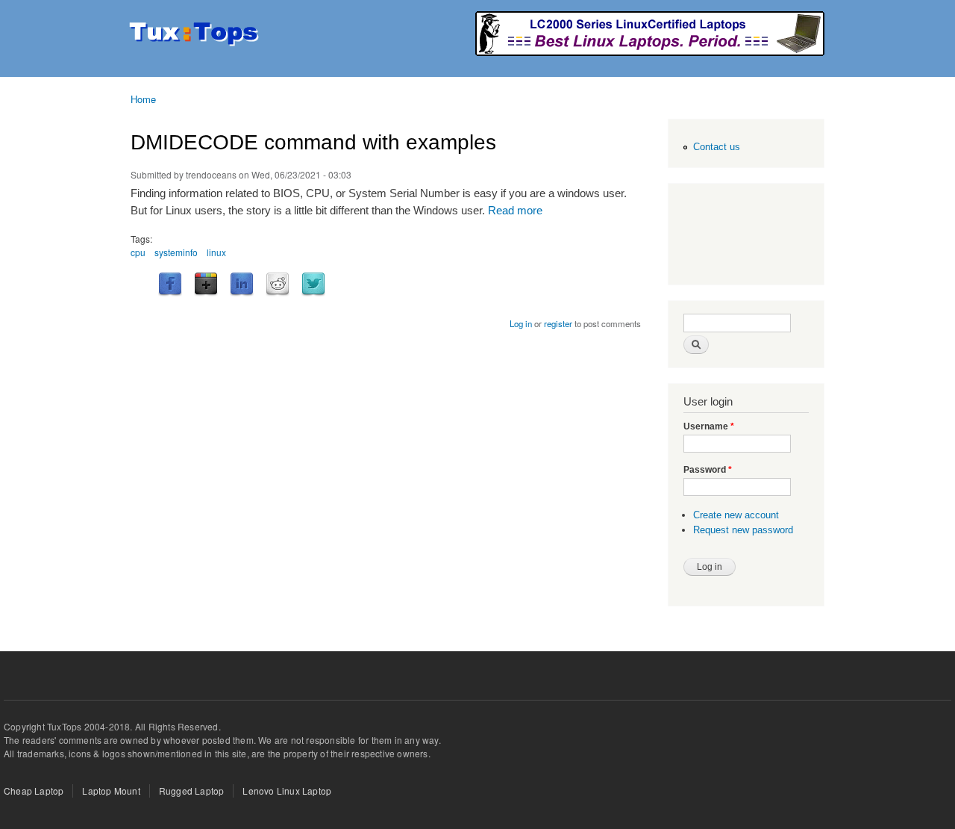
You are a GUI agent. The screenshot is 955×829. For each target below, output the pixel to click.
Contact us (716, 146)
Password (707, 470)
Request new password (743, 529)
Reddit (277, 284)
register (558, 323)
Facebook (170, 284)
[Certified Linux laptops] (649, 52)
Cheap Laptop (33, 790)
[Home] (195, 35)
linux (216, 252)
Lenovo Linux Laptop (286, 790)
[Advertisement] (743, 236)
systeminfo (176, 252)
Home (143, 99)
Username (708, 426)
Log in (521, 323)
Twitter (313, 284)
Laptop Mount (111, 790)
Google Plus (206, 284)
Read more (515, 210)
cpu (138, 252)
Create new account (736, 515)
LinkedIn (242, 284)
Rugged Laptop (192, 790)
